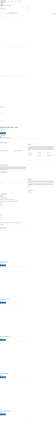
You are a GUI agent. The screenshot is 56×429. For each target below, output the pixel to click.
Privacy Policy (33, 428)
